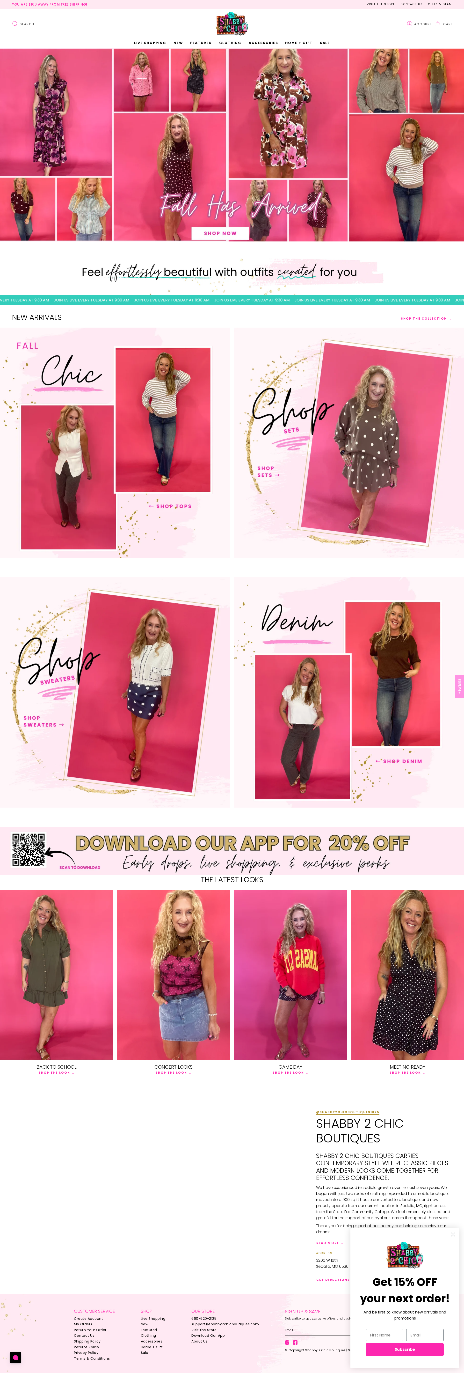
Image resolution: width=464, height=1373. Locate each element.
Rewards (459, 686)
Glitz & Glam (440, 4)
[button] (178, 43)
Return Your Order (90, 1330)
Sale (144, 1352)
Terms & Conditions (92, 1358)
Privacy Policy (86, 1352)
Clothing (148, 1335)
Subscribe (405, 1349)
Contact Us (411, 4)
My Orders (83, 1324)
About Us (199, 1341)
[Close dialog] (453, 1234)
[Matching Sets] (349, 443)
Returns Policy (86, 1347)
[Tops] (115, 443)
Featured (149, 1330)
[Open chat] (15, 1357)
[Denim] (349, 692)
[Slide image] (232, 144)
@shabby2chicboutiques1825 (347, 1112)
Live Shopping (153, 1318)
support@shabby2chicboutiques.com (225, 1324)
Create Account (88, 1318)
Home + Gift (152, 1347)
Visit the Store (381, 4)
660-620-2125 (203, 1318)
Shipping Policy (87, 1341)
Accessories (151, 1341)
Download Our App (208, 1335)
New (144, 1324)
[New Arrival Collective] (115, 692)
